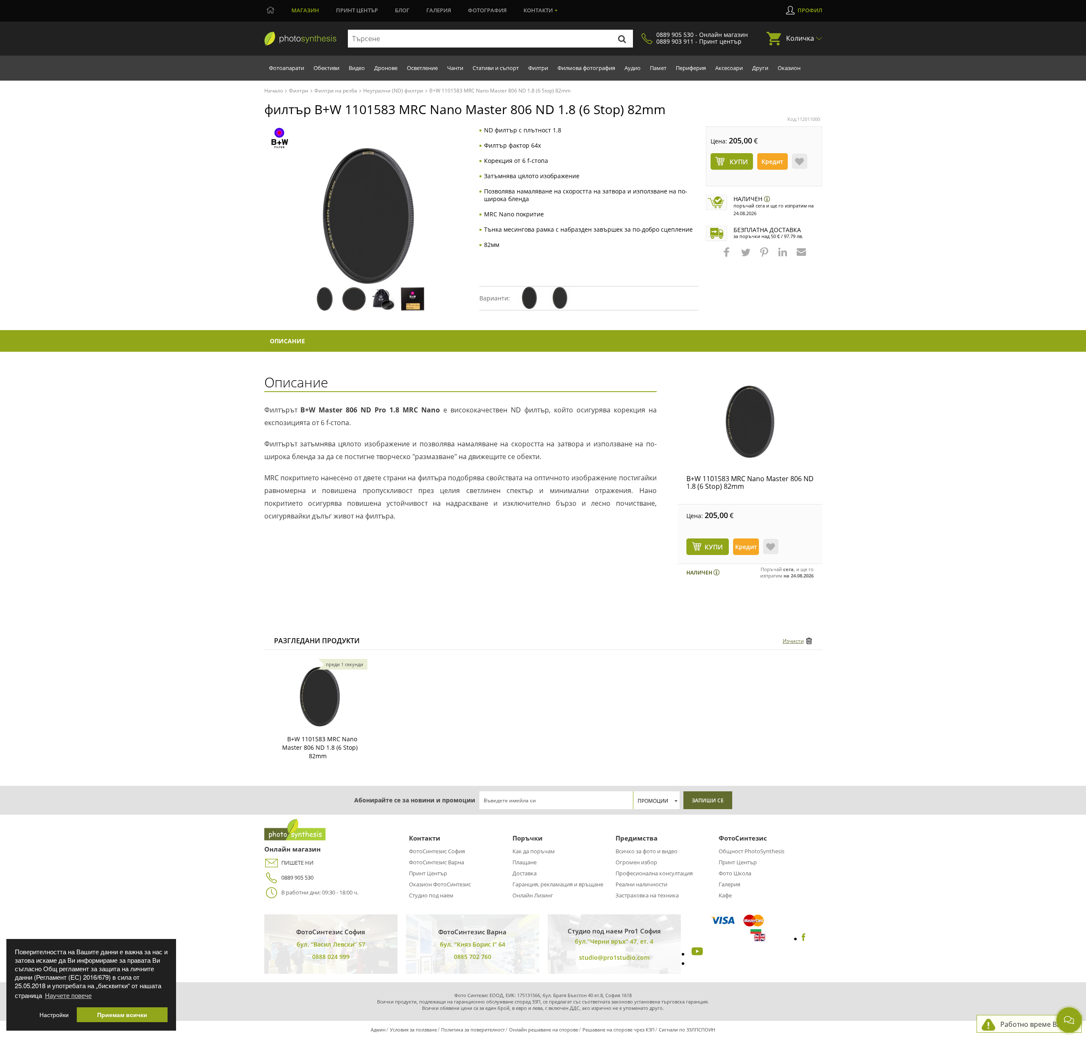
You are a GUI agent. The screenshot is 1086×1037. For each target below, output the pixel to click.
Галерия (438, 10)
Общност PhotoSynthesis (751, 851)
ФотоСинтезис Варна (436, 862)
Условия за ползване (413, 1029)
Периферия (691, 68)
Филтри (538, 68)
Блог (402, 10)
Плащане (524, 862)
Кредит (772, 161)
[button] (727, 256)
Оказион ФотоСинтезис (440, 884)
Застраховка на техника (647, 895)
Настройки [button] (54, 1015)
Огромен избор (636, 862)
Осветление (422, 68)
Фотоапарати (286, 68)
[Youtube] (696, 954)
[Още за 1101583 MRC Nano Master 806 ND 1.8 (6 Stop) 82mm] (320, 696)
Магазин (305, 10)
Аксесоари (729, 68)
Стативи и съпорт (496, 68)
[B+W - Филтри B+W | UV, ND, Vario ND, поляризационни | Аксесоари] (279, 137)
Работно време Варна (1036, 1024)
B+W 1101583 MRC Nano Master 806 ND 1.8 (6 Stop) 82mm (750, 482)
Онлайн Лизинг (532, 895)
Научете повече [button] (68, 995)
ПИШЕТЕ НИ (297, 862)
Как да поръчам (533, 851)
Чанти (455, 68)
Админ (378, 1029)
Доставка (524, 873)
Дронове (385, 68)
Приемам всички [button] (122, 1015)
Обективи (326, 68)
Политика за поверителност (473, 1029)
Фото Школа (735, 873)
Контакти (538, 10)
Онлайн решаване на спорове (543, 1029)
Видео (357, 68)
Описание (287, 341)
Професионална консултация (654, 873)
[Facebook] (804, 938)
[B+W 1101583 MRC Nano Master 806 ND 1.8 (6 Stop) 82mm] (750, 422)
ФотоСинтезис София (437, 851)
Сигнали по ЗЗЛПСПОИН (687, 1029)
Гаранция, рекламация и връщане (557, 884)
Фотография (487, 10)
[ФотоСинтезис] (300, 39)
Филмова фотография (586, 68)
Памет (658, 68)
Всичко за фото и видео (646, 851)
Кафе (725, 895)
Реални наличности (641, 884)
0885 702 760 (472, 957)
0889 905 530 (297, 877)
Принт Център (428, 873)
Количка (800, 38)
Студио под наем (431, 895)
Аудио (632, 68)
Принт (357, 10)
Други (760, 68)
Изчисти (793, 641)
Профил (810, 10)
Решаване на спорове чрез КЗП (618, 1029)
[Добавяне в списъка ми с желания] (799, 161)
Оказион (789, 68)
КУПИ (714, 547)
